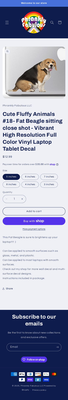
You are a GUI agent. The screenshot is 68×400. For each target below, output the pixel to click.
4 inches (30, 184)
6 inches (30, 177)
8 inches (11, 184)
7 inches (49, 177)
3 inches (49, 184)
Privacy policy (39, 390)
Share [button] (9, 288)
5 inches (11, 177)
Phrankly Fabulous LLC (32, 386)
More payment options (34, 229)
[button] (7, 22)
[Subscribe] (57, 347)
